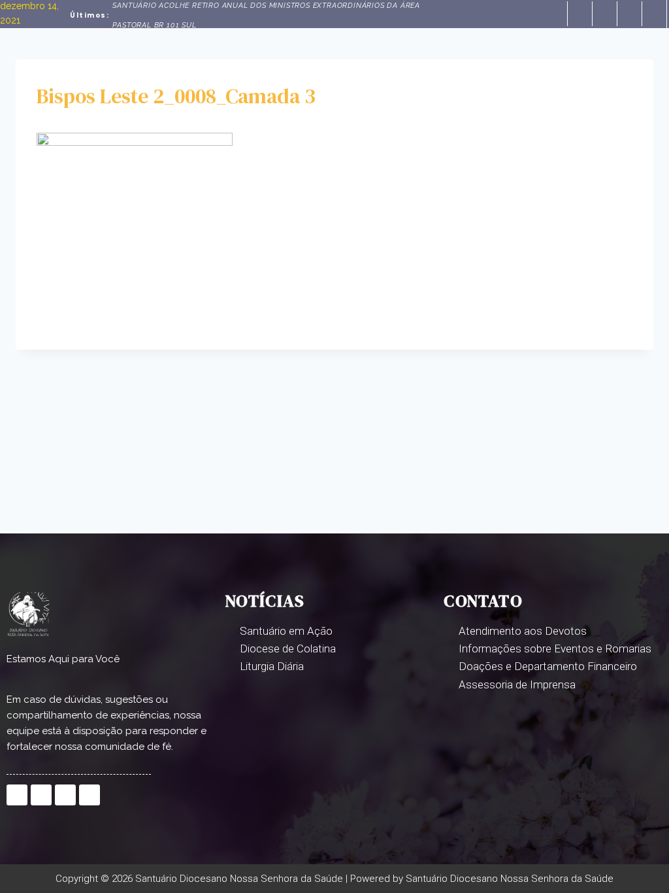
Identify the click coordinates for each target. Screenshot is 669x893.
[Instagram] (629, 13)
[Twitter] (604, 13)
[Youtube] (654, 13)
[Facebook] (579, 13)
